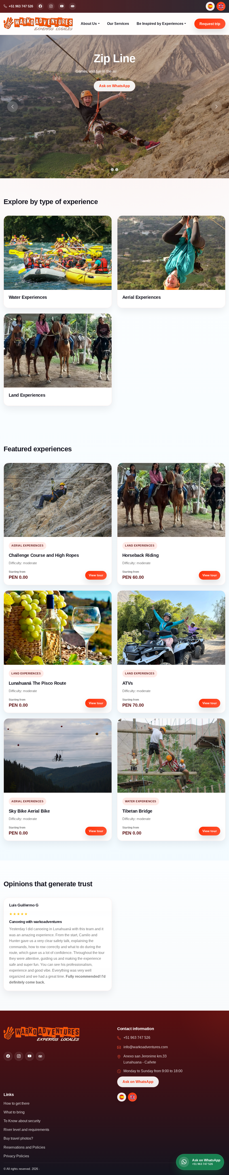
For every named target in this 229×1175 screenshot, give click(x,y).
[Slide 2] (116, 169)
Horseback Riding (140, 555)
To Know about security (22, 1121)
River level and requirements (26, 1130)
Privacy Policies (16, 1156)
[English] (220, 6)
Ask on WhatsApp (181, 86)
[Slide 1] (112, 169)
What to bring (14, 1112)
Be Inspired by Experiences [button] (160, 24)
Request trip (209, 24)
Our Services (118, 24)
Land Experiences (27, 395)
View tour (96, 575)
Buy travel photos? (18, 1138)
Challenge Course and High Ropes (44, 555)
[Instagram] (51, 6)
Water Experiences (28, 297)
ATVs (127, 683)
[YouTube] (61, 6)
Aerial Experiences (141, 297)
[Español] (210, 6)
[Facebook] (40, 6)
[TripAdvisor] (72, 6)
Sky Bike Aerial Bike (29, 811)
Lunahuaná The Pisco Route (37, 683)
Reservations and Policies (24, 1147)
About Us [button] (89, 24)
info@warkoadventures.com (145, 1047)
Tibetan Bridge (137, 811)
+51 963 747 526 (136, 1037)
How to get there (17, 1103)
